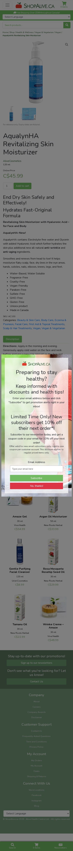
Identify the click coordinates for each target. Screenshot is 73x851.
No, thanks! (36, 486)
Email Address (36, 462)
